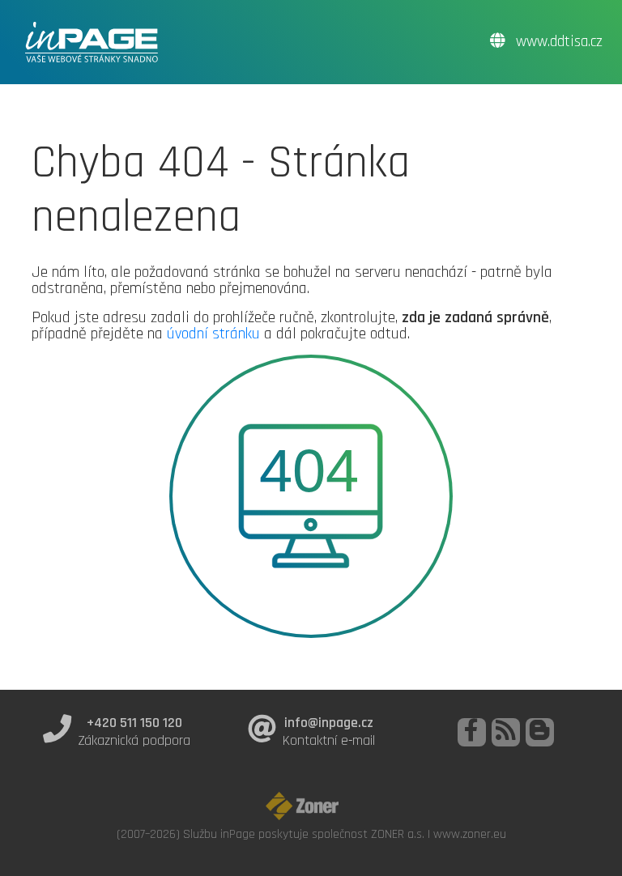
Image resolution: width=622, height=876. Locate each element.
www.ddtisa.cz (557, 42)
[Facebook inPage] (472, 732)
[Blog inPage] (540, 732)
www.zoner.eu (469, 834)
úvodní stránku (213, 333)
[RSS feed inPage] (506, 732)
